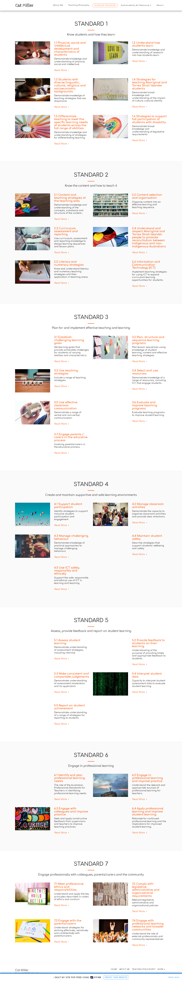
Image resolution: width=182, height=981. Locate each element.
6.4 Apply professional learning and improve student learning (147, 819)
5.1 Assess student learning (67, 646)
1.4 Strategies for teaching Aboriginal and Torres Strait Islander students (149, 84)
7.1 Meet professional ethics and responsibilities (69, 894)
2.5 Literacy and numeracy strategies (69, 263)
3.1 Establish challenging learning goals (69, 340)
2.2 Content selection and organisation (147, 196)
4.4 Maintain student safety (147, 541)
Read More (61, 70)
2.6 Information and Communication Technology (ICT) (146, 264)
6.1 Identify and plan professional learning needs (69, 785)
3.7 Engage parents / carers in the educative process (71, 437)
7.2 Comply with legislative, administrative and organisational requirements (145, 898)
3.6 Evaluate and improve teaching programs (144, 405)
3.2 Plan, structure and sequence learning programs (148, 340)
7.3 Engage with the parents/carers (67, 930)
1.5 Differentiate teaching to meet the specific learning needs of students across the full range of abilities (71, 122)
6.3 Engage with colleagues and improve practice (71, 819)
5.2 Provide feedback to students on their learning (148, 647)
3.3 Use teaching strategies (66, 372)
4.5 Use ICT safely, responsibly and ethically (67, 574)
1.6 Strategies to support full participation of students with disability (149, 119)
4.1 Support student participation (68, 510)
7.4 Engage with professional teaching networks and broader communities (148, 933)
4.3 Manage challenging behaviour (71, 541)
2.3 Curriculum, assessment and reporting (66, 231)
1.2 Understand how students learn (146, 44)
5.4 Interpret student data (147, 679)
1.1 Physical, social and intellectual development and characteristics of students (70, 48)
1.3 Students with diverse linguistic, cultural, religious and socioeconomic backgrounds (70, 85)
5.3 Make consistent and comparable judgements (71, 679)
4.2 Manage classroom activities (148, 510)
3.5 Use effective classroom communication (65, 405)
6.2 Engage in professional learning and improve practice (147, 785)
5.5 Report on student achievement (69, 711)
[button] (136, 5)
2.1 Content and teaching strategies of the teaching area (70, 197)
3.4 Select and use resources (145, 372)
